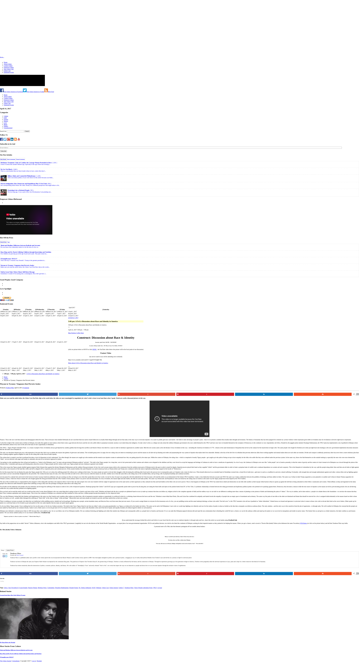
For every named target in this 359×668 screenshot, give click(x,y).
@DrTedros (303, 523)
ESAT (93, 588)
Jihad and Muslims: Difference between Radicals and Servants (16, 650)
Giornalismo (15, 661)
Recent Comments (20, 159)
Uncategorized (8, 128)
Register (39, 661)
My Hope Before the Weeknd (7, 642)
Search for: (3, 131)
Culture (6, 116)
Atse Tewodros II (13, 588)
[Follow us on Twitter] (4, 139)
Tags (8, 242)
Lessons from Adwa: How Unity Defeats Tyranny (12, 595)
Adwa (5, 588)
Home (5, 62)
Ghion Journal (19, 555)
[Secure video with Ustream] (18, 86)
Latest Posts (10, 550)
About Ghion (8, 64)
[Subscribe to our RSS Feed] (15, 139)
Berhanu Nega (42, 588)
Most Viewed (3, 159)
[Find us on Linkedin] (11, 139)
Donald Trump (73, 588)
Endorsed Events (9, 72)
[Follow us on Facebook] (1, 139)
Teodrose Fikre (10, 387)
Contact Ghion (8, 65)
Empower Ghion (9, 67)
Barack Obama (32, 588)
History (6, 121)
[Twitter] (6, 556)
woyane (159, 588)
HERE (94, 349)
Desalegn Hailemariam (62, 588)
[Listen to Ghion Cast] (18, 139)
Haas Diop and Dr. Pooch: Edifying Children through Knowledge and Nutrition (20, 653)
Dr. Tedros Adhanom (85, 588)
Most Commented (11, 159)
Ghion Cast (7, 71)
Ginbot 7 (121, 588)
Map (76, 333)
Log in (34, 661)
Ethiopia (98, 588)
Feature (6, 119)
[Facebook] (4, 556)
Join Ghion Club (9, 69)
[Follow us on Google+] (8, 139)
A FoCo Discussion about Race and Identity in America (43, 374)
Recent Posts (3, 242)
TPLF (155, 588)
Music (5, 124)
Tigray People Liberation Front (143, 588)
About (2, 550)
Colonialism (50, 588)
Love (5, 123)
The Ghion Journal (5, 661)
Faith (5, 118)
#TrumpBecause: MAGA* (7, 657)
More (88, 363)
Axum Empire (23, 588)
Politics (6, 126)
